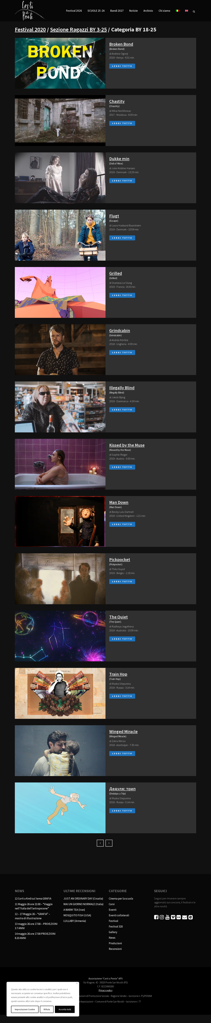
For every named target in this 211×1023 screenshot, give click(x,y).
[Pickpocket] (60, 578)
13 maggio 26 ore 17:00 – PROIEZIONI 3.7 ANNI (36, 926)
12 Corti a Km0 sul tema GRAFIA (33, 898)
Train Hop (118, 674)
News (112, 937)
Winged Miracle (123, 731)
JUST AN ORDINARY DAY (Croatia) (83, 898)
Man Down (118, 502)
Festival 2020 (30, 29)
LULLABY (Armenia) (74, 921)
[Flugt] (60, 235)
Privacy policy (105, 990)
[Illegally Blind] (60, 406)
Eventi (112, 910)
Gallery (113, 932)
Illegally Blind (122, 387)
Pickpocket (119, 559)
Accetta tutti (65, 1009)
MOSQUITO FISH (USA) (77, 915)
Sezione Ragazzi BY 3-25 (78, 29)
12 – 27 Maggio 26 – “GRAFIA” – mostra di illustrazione (32, 916)
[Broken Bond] (60, 63)
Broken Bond (121, 44)
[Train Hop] (60, 693)
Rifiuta (47, 1009)
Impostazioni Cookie (25, 1009)
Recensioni (115, 949)
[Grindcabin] (60, 349)
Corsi (112, 904)
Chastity (117, 101)
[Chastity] (60, 120)
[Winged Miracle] (60, 750)
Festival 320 (116, 926)
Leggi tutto (122, 66)
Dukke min (119, 158)
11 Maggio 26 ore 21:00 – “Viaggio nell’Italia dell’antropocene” (34, 906)
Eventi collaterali (119, 915)
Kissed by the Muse (127, 445)
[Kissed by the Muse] (60, 464)
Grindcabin (119, 330)
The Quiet (118, 617)
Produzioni (115, 943)
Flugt (114, 216)
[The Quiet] (60, 636)
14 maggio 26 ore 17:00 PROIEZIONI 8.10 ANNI (35, 936)
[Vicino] (77, 983)
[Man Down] (60, 521)
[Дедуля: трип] (60, 807)
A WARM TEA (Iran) (74, 910)
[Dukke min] (60, 177)
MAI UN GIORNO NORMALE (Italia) (83, 904)
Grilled (115, 273)
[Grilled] (60, 292)
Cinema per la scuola (121, 898)
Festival (113, 921)
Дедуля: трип (122, 788)
